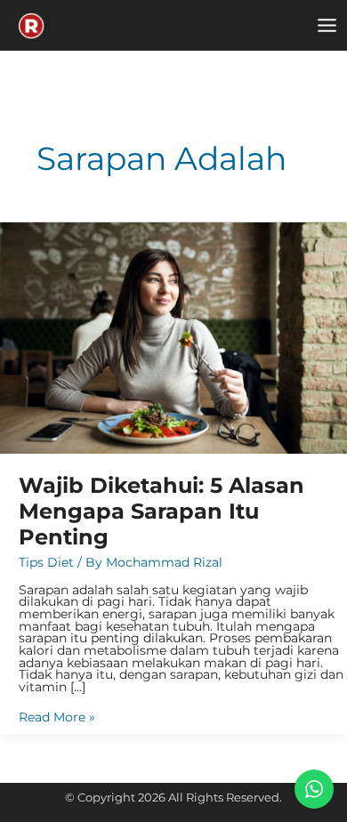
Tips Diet (46, 562)
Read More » (57, 718)
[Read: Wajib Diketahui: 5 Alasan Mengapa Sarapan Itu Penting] (173, 337)
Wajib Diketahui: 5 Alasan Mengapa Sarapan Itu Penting (161, 511)
